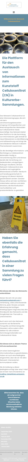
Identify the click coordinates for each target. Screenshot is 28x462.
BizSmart (7, 460)
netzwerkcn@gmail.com (10, 300)
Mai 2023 (4, 434)
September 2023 (6, 431)
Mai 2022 (4, 441)
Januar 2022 (5, 446)
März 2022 (4, 444)
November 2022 (6, 439)
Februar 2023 (5, 436)
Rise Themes (20, 460)
